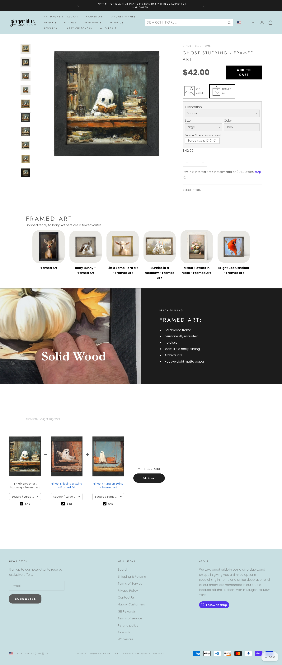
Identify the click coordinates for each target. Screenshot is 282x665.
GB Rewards (127, 611)
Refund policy (128, 625)
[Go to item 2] (25, 62)
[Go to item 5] (25, 103)
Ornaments (92, 22)
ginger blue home (197, 46)
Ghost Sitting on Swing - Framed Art (108, 485)
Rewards (50, 28)
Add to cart (244, 72)
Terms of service (130, 618)
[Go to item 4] (25, 90)
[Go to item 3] (25, 76)
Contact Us (126, 597)
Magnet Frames (123, 16)
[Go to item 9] (25, 159)
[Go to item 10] (25, 172)
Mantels (50, 22)
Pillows (70, 22)
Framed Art (95, 16)
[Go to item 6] (25, 117)
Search (123, 569)
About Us (116, 22)
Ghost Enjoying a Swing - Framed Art (66, 485)
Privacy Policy (128, 590)
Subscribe (25, 599)
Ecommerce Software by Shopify (140, 653)
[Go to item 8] (25, 145)
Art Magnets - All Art (61, 16)
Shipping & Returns (132, 576)
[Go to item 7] (25, 131)
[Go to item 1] (25, 48)
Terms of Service (130, 583)
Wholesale (108, 28)
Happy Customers (78, 28)
